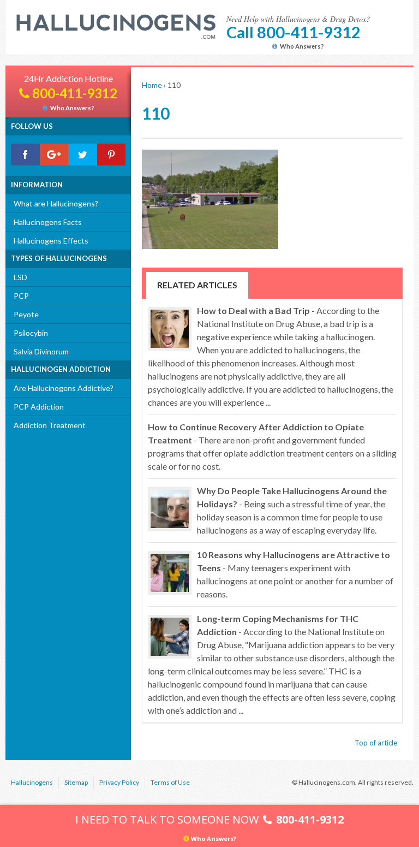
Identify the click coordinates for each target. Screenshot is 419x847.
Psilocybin (31, 332)
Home (152, 85)
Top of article (376, 742)
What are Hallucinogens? (56, 203)
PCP (21, 295)
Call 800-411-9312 (293, 32)
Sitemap (76, 782)
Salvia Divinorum (41, 351)
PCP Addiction (39, 406)
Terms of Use (170, 782)
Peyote (26, 314)
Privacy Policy (119, 782)
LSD (20, 277)
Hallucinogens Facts (48, 222)
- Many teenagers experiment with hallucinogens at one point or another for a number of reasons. (295, 574)
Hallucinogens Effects (51, 240)
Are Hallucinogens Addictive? (63, 388)
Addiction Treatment (50, 425)
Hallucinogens (32, 782)
